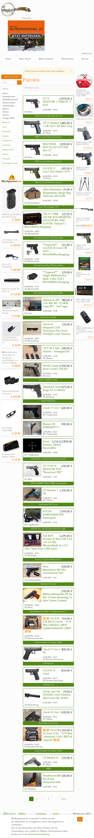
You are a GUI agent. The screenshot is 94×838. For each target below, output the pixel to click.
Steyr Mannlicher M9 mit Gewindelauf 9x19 (54, 570)
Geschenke (6, 159)
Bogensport (7, 132)
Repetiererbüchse (9, 103)
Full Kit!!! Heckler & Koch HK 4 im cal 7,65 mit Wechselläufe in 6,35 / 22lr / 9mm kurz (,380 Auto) (48, 542)
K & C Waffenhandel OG (48, 207)
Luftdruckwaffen (9, 106)
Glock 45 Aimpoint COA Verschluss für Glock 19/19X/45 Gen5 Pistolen (56, 329)
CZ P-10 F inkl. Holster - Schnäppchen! (56, 350)
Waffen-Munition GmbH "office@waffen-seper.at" (48, 612)
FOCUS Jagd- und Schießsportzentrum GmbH (48, 459)
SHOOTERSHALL (48, 401)
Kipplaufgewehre (9, 96)
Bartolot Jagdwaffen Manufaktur (48, 560)
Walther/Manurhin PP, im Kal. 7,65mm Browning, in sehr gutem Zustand (57, 597)
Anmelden (87, 53)
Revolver (6, 115)
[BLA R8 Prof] (26, 35)
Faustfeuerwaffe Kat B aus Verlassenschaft (52, 779)
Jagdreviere (7, 145)
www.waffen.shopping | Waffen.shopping (48, 238)
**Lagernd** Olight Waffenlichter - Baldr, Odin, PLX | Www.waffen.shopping (56, 277)
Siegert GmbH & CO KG (48, 380)
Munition (6, 123)
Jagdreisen (41, 813)
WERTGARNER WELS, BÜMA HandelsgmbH (48, 483)
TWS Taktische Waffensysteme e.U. (48, 116)
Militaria (6, 109)
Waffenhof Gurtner (48, 584)
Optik (5, 127)
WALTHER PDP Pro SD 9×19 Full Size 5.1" (55, 147)
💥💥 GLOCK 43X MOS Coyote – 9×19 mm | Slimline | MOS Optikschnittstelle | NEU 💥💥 (47, 625)
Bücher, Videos (8, 150)
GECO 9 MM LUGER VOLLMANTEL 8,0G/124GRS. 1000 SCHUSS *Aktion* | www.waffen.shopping (47, 220)
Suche (56, 813)
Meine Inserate (46, 58)
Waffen (5, 89)
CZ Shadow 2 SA (50, 492)
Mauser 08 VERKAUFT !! (51, 425)
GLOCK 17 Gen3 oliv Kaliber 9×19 (56, 170)
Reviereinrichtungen (10, 163)
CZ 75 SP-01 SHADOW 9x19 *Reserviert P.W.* (52, 469)
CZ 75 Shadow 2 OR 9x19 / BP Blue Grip (57, 124)
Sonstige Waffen (9, 118)
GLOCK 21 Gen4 (49, 672)
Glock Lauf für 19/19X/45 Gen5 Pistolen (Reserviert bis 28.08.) (56, 695)
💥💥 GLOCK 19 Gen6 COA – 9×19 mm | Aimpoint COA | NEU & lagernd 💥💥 (57, 734)
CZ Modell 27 (51, 757)
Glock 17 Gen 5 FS (51, 651)
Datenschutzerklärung (39, 834)
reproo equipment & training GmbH (48, 642)
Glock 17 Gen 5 (51, 407)
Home (8, 58)
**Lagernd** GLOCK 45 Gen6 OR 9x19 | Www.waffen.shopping (56, 249)
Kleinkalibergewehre (10, 100)
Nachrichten (67, 58)
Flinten (5, 93)
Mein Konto (25, 58)
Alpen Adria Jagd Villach (48, 504)
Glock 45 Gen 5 (52, 712)
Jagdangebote (7, 141)
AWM (48, 769)
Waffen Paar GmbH (48, 317)
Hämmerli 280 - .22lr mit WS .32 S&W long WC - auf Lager (55, 303)
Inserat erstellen (11, 77)
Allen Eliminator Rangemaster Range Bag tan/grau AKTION (57, 193)
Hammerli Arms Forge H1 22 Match (54, 388)
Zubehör (6, 136)
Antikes (5, 154)
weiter (63, 799)
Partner (85, 58)
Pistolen (6, 112)
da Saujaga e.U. (48, 663)
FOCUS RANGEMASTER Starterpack (53, 514)
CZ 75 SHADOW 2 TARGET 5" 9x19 (57, 102)
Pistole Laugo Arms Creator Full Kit (55, 367)
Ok (80, 819)
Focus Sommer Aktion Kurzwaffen (52, 444)
